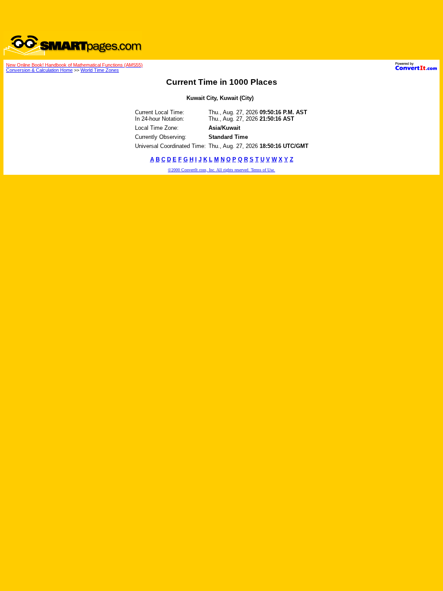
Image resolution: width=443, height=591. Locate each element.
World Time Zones (99, 70)
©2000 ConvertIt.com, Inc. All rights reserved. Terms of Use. (221, 169)
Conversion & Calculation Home (39, 70)
